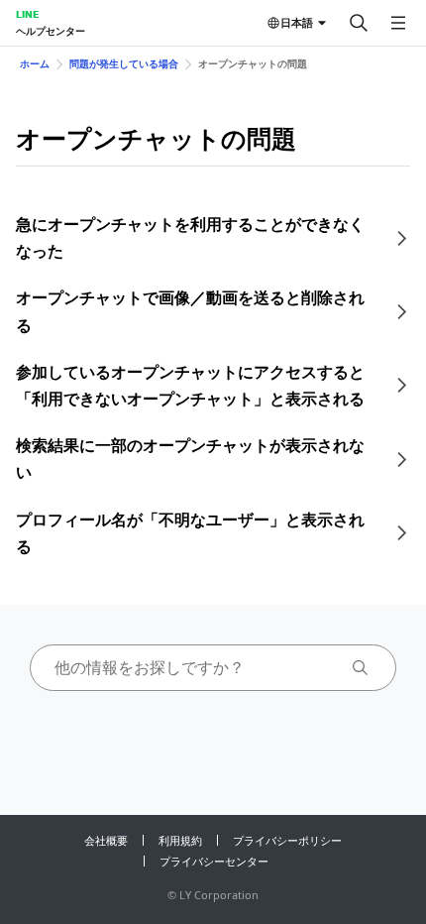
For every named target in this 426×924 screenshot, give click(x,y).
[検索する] (358, 23)
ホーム (35, 63)
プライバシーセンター (214, 861)
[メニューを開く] (398, 23)
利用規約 (180, 840)
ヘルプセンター (50, 31)
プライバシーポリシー (287, 840)
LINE (27, 14)
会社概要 (106, 840)
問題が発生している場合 (123, 63)
